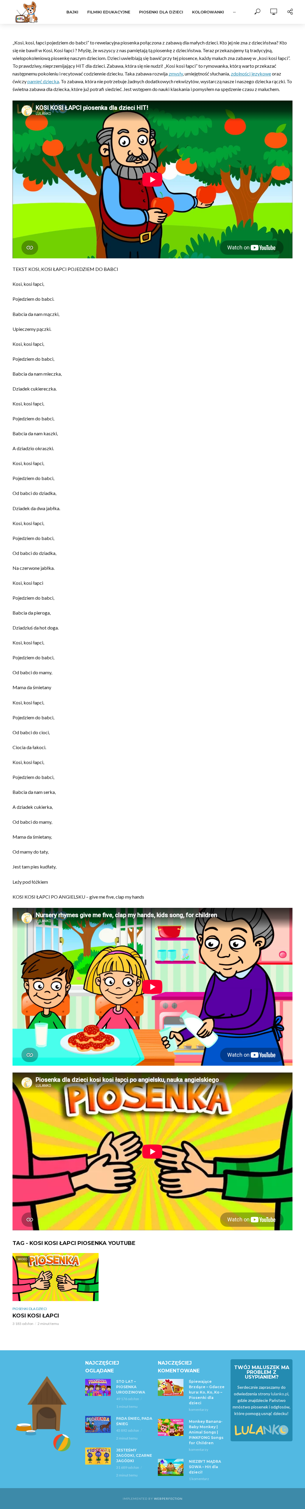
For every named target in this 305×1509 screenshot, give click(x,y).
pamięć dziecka (43, 81)
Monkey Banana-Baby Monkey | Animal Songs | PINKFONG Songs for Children (206, 1432)
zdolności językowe (251, 73)
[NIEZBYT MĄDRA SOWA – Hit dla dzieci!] (170, 1467)
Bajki (72, 12)
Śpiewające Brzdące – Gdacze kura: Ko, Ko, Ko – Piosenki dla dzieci (207, 1392)
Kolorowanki (208, 12)
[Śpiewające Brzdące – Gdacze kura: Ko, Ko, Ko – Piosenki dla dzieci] (170, 1387)
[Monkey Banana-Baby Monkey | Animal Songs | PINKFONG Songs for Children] (170, 1427)
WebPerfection (168, 1498)
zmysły (176, 73)
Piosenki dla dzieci (161, 12)
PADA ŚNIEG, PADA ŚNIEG (134, 1421)
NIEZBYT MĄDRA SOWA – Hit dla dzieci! (205, 1466)
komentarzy (198, 1409)
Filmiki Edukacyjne (108, 12)
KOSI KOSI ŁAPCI (36, 1315)
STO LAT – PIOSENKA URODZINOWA (130, 1386)
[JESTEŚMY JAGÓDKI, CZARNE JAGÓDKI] (98, 1456)
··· (234, 12)
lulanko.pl (279, 1393)
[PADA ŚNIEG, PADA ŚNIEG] (98, 1424)
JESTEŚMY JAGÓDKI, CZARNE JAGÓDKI (134, 1455)
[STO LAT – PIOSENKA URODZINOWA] (98, 1387)
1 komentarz (199, 1478)
